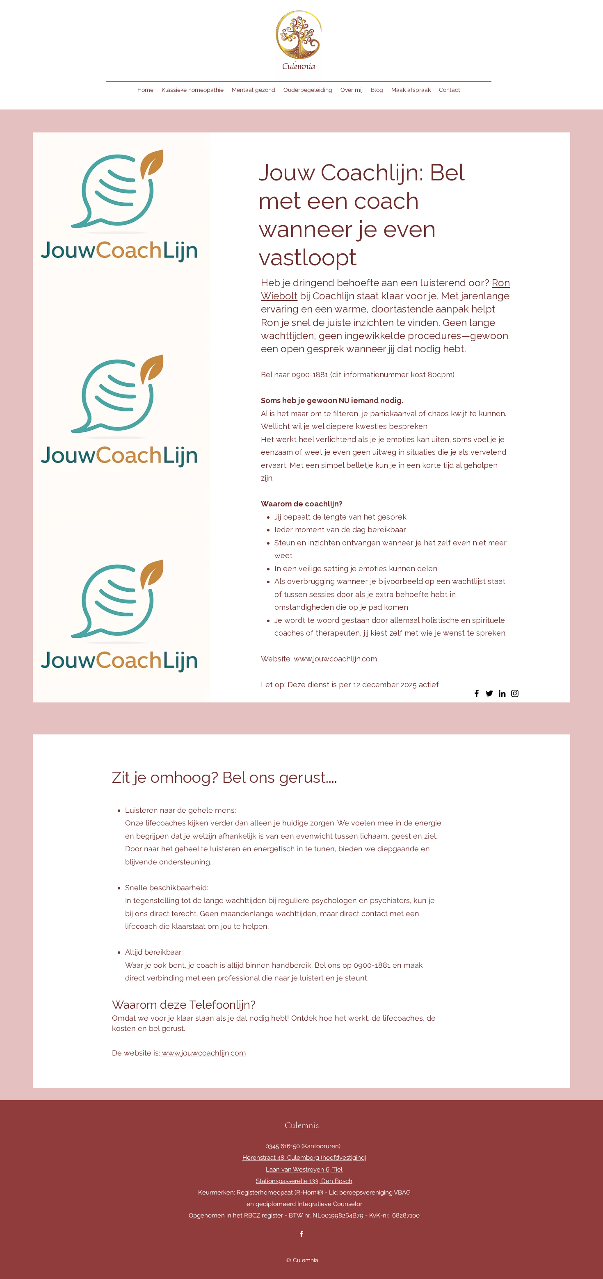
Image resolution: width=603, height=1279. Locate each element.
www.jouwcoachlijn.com (335, 658)
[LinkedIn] (502, 693)
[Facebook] (477, 693)
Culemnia (302, 1125)
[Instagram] (515, 693)
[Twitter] (489, 693)
